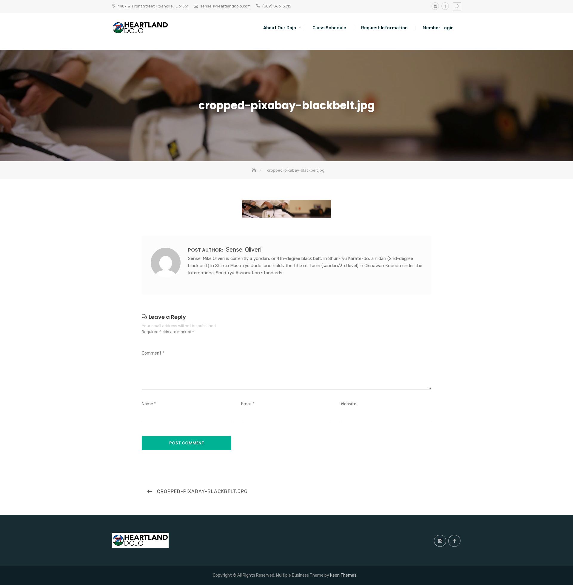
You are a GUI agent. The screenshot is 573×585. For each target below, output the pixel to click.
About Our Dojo (279, 27)
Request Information (384, 27)
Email (247, 404)
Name (149, 404)
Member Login (438, 27)
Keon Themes (343, 575)
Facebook (445, 6)
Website (348, 404)
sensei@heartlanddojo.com (225, 6)
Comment (153, 353)
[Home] (255, 170)
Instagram (435, 6)
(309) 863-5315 (276, 6)
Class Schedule (329, 27)
